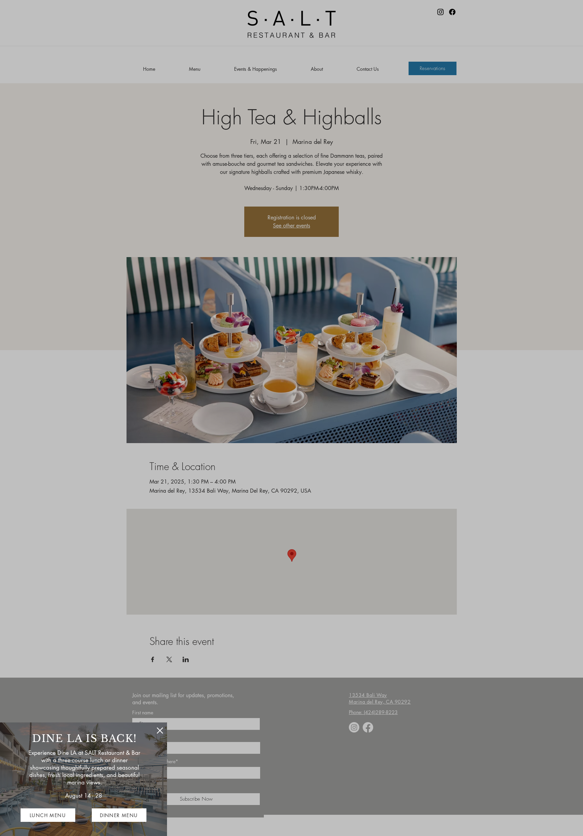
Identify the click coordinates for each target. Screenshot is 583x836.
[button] (160, 730)
